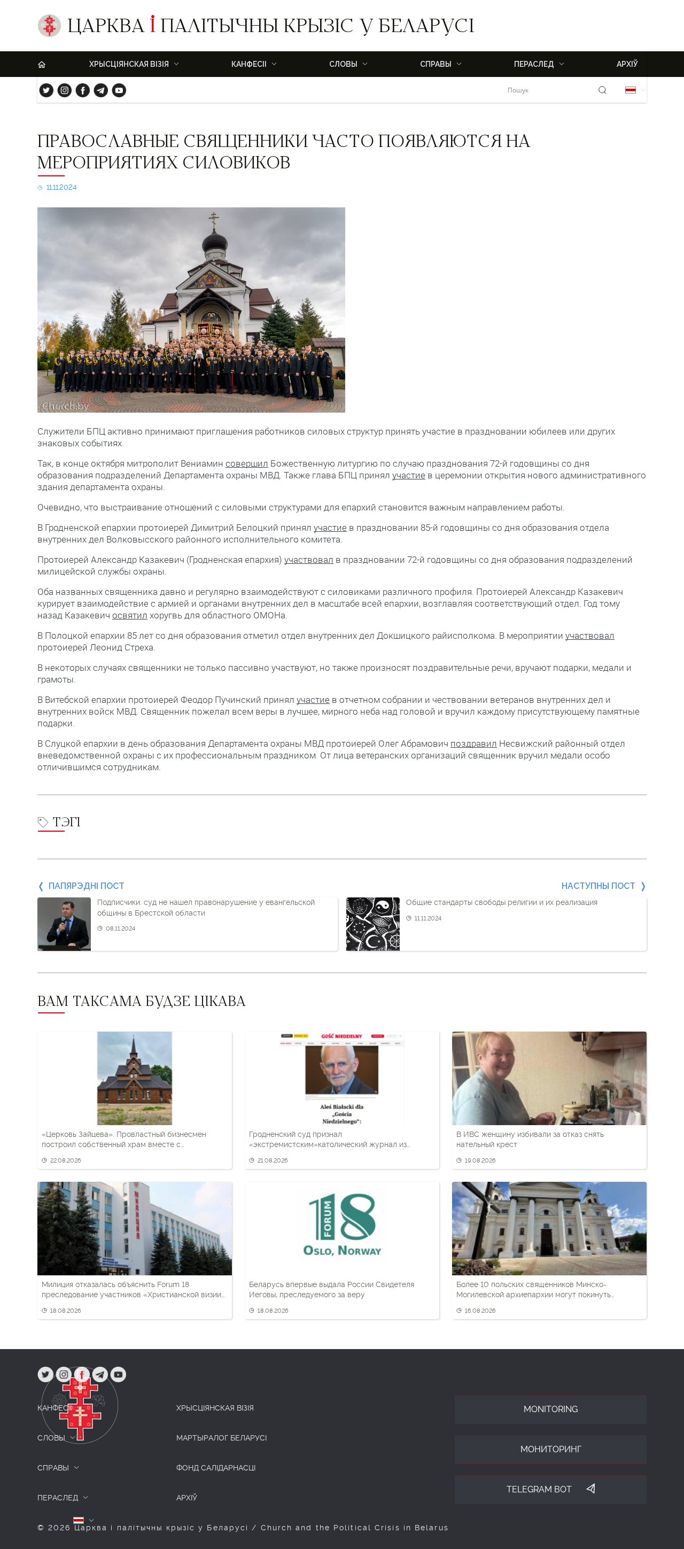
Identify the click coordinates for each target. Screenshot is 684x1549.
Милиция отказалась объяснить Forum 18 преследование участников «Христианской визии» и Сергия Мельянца (134, 1290)
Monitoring (551, 1409)
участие (408, 475)
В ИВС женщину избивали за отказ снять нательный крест (530, 1139)
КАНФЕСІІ (54, 1408)
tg (98, 88)
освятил (129, 615)
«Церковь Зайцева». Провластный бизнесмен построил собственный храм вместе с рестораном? (124, 1140)
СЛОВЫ (51, 1438)
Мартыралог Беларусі (221, 1438)
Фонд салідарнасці (215, 1467)
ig (60, 88)
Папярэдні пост (87, 886)
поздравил (473, 743)
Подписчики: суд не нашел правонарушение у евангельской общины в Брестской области (206, 907)
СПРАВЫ (53, 1467)
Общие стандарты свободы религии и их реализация (501, 902)
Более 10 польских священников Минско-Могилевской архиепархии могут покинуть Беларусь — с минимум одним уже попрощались (545, 1290)
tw (44, 88)
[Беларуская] (630, 90)
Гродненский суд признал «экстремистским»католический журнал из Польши (328, 1140)
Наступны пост (598, 886)
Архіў (627, 64)
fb (79, 88)
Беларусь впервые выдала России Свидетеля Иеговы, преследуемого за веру (331, 1289)
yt (115, 88)
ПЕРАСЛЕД (57, 1497)
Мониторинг (550, 1449)
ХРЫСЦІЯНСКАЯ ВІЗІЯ (215, 1408)
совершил (247, 463)
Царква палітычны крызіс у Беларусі (270, 28)
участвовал (308, 560)
